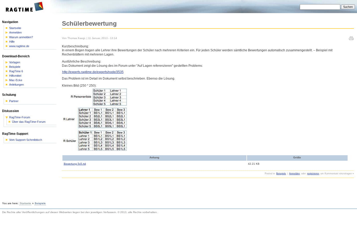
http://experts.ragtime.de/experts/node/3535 (93, 72)
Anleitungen (16, 84)
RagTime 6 (16, 71)
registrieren (313, 173)
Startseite (15, 28)
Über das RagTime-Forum (28, 121)
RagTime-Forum (19, 117)
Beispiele (281, 173)
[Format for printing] (351, 39)
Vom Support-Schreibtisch (25, 139)
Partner (14, 101)
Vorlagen (14, 62)
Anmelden (294, 173)
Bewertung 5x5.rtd (75, 163)
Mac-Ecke (15, 80)
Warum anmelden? (21, 37)
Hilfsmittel (15, 75)
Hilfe (12, 41)
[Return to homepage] (26, 12)
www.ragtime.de (19, 46)
